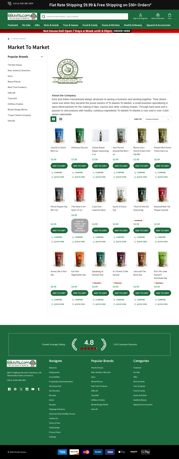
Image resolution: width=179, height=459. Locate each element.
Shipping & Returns (57, 409)
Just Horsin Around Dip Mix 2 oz (120, 151)
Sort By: (138, 119)
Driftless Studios (15, 103)
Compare (58, 172)
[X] (21, 389)
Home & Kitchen (111, 25)
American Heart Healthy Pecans (62, 413)
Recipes (52, 404)
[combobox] (84, 16)
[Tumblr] (38, 389)
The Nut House (15, 64)
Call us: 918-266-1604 (23, 3)
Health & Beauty (133, 25)
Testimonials (54, 427)
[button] (89, 31)
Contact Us (53, 418)
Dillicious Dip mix (79, 147)
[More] (19, 25)
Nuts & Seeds (51, 25)
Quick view (59, 177)
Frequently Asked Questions (61, 381)
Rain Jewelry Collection (19, 70)
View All (11, 120)
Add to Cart (59, 165)
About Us (53, 367)
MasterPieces (14, 81)
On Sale (26, 25)
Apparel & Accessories (159, 25)
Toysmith (12, 98)
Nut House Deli (55, 386)
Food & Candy (90, 25)
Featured (13, 25)
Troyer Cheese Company (19, 115)
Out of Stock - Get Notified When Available (80, 226)
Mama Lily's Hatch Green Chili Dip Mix (141, 151)
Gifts (37, 25)
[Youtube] (32, 389)
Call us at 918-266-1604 (16, 380)
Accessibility (54, 377)
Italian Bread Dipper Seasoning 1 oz (100, 151)
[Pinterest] (15, 389)
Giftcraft (11, 92)
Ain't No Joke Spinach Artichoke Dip (160, 274)
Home (51, 400)
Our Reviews (54, 390)
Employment (54, 372)
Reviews (52, 395)
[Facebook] (9, 389)
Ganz (10, 76)
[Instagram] (27, 389)
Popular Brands (18, 57)
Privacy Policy (55, 432)
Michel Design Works (17, 109)
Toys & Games (70, 25)
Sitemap (52, 437)
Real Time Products (17, 87)
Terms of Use (54, 423)
